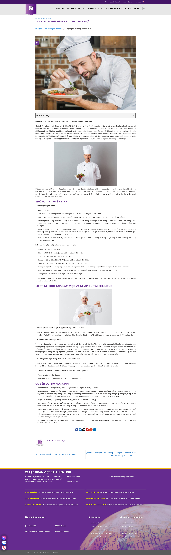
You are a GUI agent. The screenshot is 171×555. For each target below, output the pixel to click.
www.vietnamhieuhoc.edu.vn (38, 531)
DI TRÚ (100, 8)
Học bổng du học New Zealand (132, 537)
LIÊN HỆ (136, 8)
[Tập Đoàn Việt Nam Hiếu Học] (36, 9)
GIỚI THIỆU (70, 8)
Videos (138, 2)
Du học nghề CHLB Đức (43, 18)
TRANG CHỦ (59, 8)
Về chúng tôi (95, 523)
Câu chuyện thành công (99, 530)
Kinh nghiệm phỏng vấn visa (100, 537)
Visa (124, 2)
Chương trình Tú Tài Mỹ (99, 526)
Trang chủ (39, 29)
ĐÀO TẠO (81, 8)
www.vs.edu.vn (63, 531)
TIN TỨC (127, 8)
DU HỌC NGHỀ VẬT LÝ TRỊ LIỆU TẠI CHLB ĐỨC (58, 454)
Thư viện (130, 2)
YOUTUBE (61, 526)
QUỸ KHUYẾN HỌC (113, 8)
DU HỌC (91, 8)
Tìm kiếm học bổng (115, 2)
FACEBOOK (31, 526)
